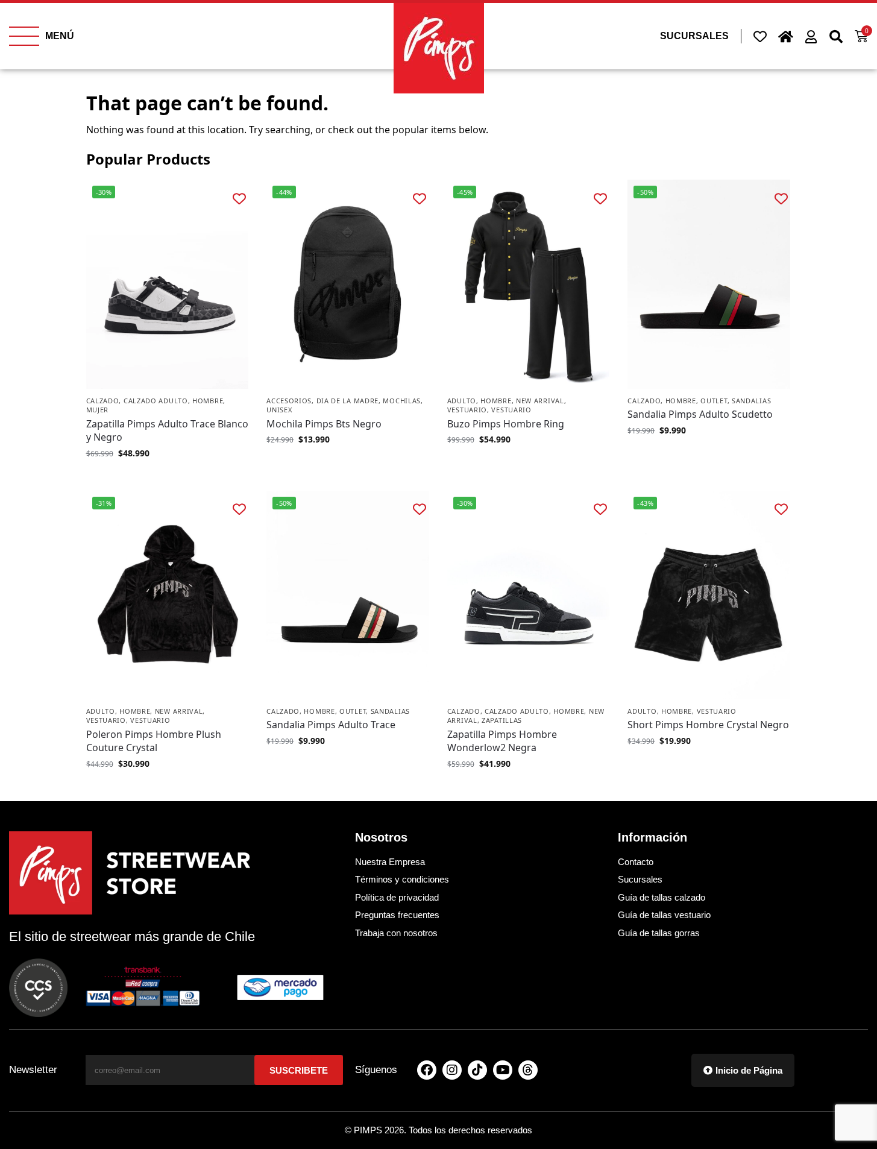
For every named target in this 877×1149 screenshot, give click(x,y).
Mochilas (402, 400)
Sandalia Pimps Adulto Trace (330, 724)
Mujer (97, 409)
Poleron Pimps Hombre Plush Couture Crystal (153, 741)
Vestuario (467, 409)
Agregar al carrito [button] (348, 464)
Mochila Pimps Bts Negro (324, 423)
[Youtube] (502, 1070)
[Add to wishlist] (239, 198)
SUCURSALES (694, 36)
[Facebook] (426, 1070)
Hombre (207, 400)
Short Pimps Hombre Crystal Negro (708, 724)
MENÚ (59, 36)
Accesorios (289, 400)
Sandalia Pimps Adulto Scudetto (700, 414)
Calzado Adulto (156, 400)
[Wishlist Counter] (760, 36)
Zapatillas (502, 720)
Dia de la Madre (347, 400)
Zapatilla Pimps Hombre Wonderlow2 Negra (502, 741)
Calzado (102, 400)
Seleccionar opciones (167, 478)
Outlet (713, 400)
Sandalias (751, 400)
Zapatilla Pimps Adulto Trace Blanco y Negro (167, 430)
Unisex (279, 409)
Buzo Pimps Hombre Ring (505, 423)
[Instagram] (452, 1070)
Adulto (461, 400)
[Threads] (528, 1070)
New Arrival (540, 400)
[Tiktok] (477, 1070)
